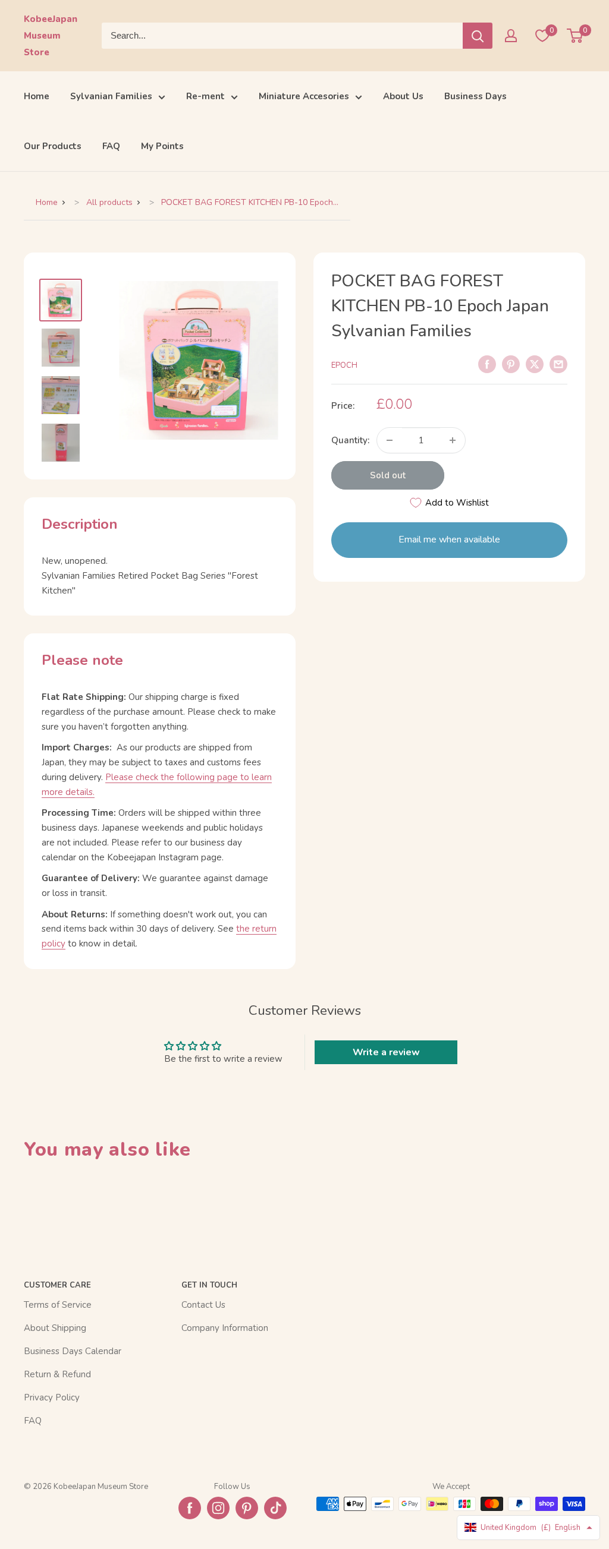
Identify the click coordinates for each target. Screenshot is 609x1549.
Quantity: (350, 440)
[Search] (477, 36)
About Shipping (55, 1328)
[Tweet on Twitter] (535, 364)
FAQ (111, 146)
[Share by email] (558, 364)
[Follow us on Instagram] (218, 1508)
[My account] (511, 35)
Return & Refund (57, 1374)
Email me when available (449, 539)
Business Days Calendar (72, 1351)
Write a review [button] (386, 1052)
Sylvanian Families (111, 96)
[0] (575, 36)
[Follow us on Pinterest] (247, 1508)
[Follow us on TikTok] (275, 1508)
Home (36, 96)
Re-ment (205, 96)
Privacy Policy (52, 1397)
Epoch (344, 365)
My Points (162, 146)
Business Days (475, 96)
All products (109, 202)
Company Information (224, 1328)
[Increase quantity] (452, 440)
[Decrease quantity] (389, 440)
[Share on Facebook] (487, 364)
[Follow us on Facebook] (189, 1508)
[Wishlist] (542, 35)
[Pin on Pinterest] (511, 364)
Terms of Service (58, 1305)
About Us (403, 96)
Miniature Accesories (304, 96)
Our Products (52, 146)
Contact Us (203, 1305)
